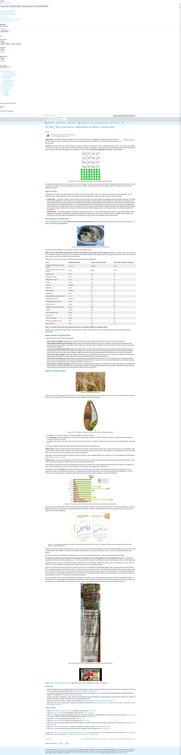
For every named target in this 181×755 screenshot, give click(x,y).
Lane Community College (56, 136)
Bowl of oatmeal (59, 713)
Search (47, 119)
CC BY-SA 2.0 (86, 720)
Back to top (47, 738)
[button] (5, 93)
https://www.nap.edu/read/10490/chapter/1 (85, 691)
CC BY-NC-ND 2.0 (89, 713)
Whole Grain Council (59, 457)
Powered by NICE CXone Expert (67, 749)
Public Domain (90, 716)
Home (52, 122)
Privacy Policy (73, 752)
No (68, 743)
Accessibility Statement (94, 752)
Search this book (4, 26)
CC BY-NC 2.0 (80, 718)
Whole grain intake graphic (62, 726)
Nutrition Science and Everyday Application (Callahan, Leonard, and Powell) (100, 122)
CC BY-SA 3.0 (92, 710)
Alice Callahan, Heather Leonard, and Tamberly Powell (79, 734)
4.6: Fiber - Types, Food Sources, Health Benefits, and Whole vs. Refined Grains (71, 732)
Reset (2, 41)
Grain (56, 718)
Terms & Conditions (82, 752)
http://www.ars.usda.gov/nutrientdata (71, 695)
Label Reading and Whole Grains (59, 683)
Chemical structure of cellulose (63, 710)
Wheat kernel (58, 720)
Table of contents (129, 140)
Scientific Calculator (8, 82)
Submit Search (4, 31)
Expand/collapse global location (135, 122)
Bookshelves (62, 122)
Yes (62, 743)
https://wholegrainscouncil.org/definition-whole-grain (98, 700)
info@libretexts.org (122, 752)
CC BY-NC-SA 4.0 (106, 728)
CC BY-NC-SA (128, 732)
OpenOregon (66, 136)
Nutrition (73, 122)
